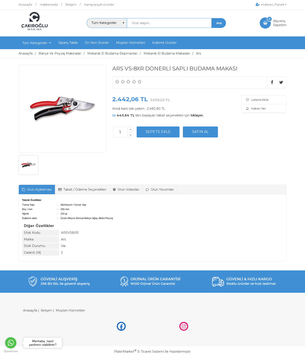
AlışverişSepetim (279, 23)
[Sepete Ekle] (158, 131)
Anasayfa (30, 310)
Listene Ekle (260, 99)
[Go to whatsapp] (10, 342)
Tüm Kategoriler (34, 43)
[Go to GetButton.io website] (11, 351)
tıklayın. (197, 115)
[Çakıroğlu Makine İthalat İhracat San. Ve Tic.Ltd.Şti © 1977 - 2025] (36, 32)
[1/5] (117, 81)
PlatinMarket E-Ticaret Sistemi (139, 352)
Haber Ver (258, 108)
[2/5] (120, 81)
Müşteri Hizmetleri (70, 310)
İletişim (46, 310)
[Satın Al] (200, 131)
